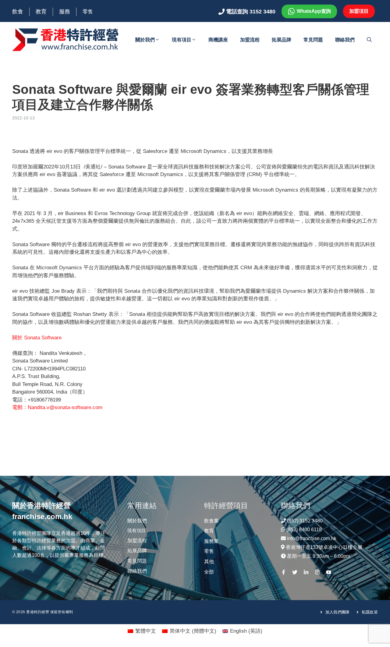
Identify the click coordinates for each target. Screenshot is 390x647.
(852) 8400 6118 (304, 529)
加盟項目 (359, 11)
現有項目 (181, 39)
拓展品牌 (281, 39)
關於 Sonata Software (37, 338)
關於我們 (145, 39)
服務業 (211, 541)
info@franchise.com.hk (311, 538)
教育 (41, 12)
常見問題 (313, 39)
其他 (209, 561)
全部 (209, 572)
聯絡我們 (345, 39)
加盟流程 (250, 39)
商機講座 (218, 39)
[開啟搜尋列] (369, 40)
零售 (88, 12)
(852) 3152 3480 (305, 520)
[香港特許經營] (65, 39)
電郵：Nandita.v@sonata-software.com (57, 407)
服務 (64, 12)
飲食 (17, 12)
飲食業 (211, 520)
